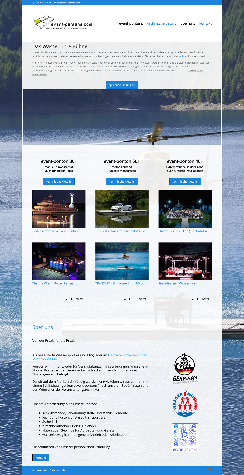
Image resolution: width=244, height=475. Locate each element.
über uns (187, 24)
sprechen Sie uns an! (122, 85)
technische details (161, 24)
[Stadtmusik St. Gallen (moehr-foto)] (185, 227)
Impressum (39, 470)
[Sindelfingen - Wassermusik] (185, 279)
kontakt (205, 24)
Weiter (80, 298)
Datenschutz (57, 470)
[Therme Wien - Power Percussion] (58, 279)
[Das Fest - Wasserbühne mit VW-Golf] (122, 227)
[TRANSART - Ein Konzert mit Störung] (122, 279)
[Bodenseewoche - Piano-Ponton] (58, 227)
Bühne (183, 56)
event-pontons (131, 24)
